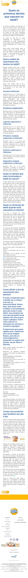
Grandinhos (7, 524)
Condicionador (8, 534)
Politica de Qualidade (14, 552)
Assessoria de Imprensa (20, 522)
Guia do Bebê (20, 520)
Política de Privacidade (21, 563)
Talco (8, 529)
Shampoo (8, 533)
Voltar (5, 4)
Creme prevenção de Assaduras (5, 527)
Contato (20, 517)
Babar (4, 258)
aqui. (14, 475)
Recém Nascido (8, 521)
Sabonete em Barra (8, 531)
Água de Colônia (7, 536)
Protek (7, 519)
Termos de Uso (14, 549)
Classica (7, 523)
